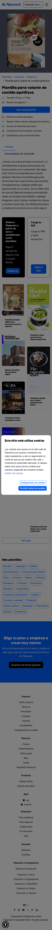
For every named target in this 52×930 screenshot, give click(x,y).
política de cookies (14, 473)
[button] (5, 924)
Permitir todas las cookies (32, 488)
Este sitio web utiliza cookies (24, 441)
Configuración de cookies (32, 482)
